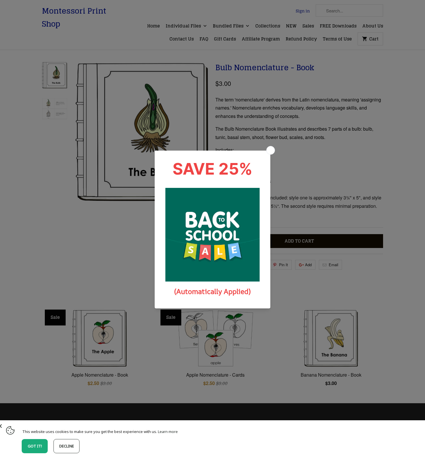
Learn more (168, 431)
